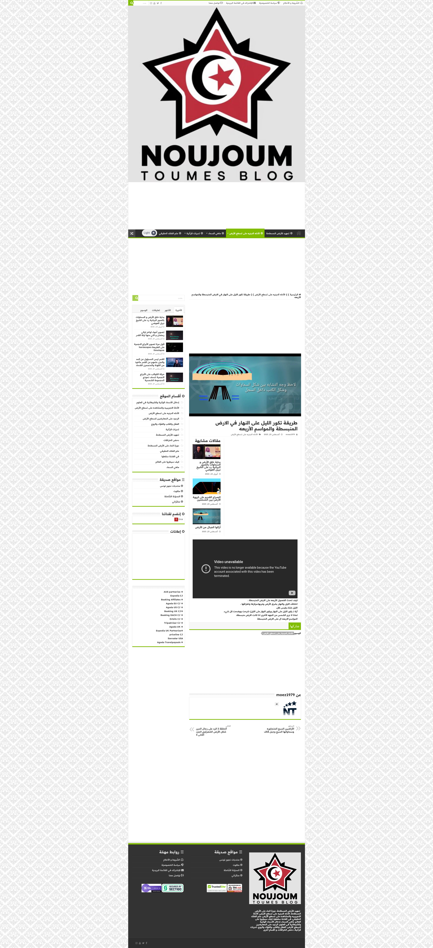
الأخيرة (179, 310)
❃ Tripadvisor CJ (173, 622)
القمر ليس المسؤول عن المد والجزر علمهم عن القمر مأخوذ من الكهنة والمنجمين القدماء (149, 362)
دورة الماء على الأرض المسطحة (163, 445)
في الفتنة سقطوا (170, 456)
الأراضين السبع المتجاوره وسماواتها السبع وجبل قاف (279, 729)
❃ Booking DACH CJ (172, 615)
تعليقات (156, 310)
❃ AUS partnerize (173, 591)
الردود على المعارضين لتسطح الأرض (161, 418)
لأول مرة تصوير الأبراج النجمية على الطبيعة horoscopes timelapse (149, 347)
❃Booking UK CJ (173, 611)
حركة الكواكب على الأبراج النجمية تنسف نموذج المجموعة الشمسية (152, 377)
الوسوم (143, 310)
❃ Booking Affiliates (172, 599)
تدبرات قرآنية (172, 429)
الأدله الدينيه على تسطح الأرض (270, 294)
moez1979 (290, 434)
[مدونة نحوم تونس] (216, 94)
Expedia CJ (176, 595)
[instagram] (151, 3)
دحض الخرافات (171, 440)
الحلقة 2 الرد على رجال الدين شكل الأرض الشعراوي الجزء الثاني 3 (213, 730)
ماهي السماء (173, 467)
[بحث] (130, 3)
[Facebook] (161, 3)
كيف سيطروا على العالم (167, 461)
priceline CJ (176, 634)
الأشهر (168, 310)
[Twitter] (157, 3)
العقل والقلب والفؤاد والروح (165, 424)
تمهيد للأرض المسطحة (167, 434)
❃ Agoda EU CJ (174, 603)
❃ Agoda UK (176, 626)
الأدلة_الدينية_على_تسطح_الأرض (278, 633)
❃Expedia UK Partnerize (169, 630)
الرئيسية (298, 233)
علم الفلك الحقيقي (169, 451)
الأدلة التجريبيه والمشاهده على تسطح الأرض (157, 407)
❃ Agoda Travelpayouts (170, 642)
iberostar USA (175, 638)
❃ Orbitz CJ (176, 619)
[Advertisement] (216, 205)
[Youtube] (154, 3)
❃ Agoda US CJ (174, 607)
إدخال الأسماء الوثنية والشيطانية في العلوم (157, 402)
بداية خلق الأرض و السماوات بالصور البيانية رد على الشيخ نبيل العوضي (150, 320)
